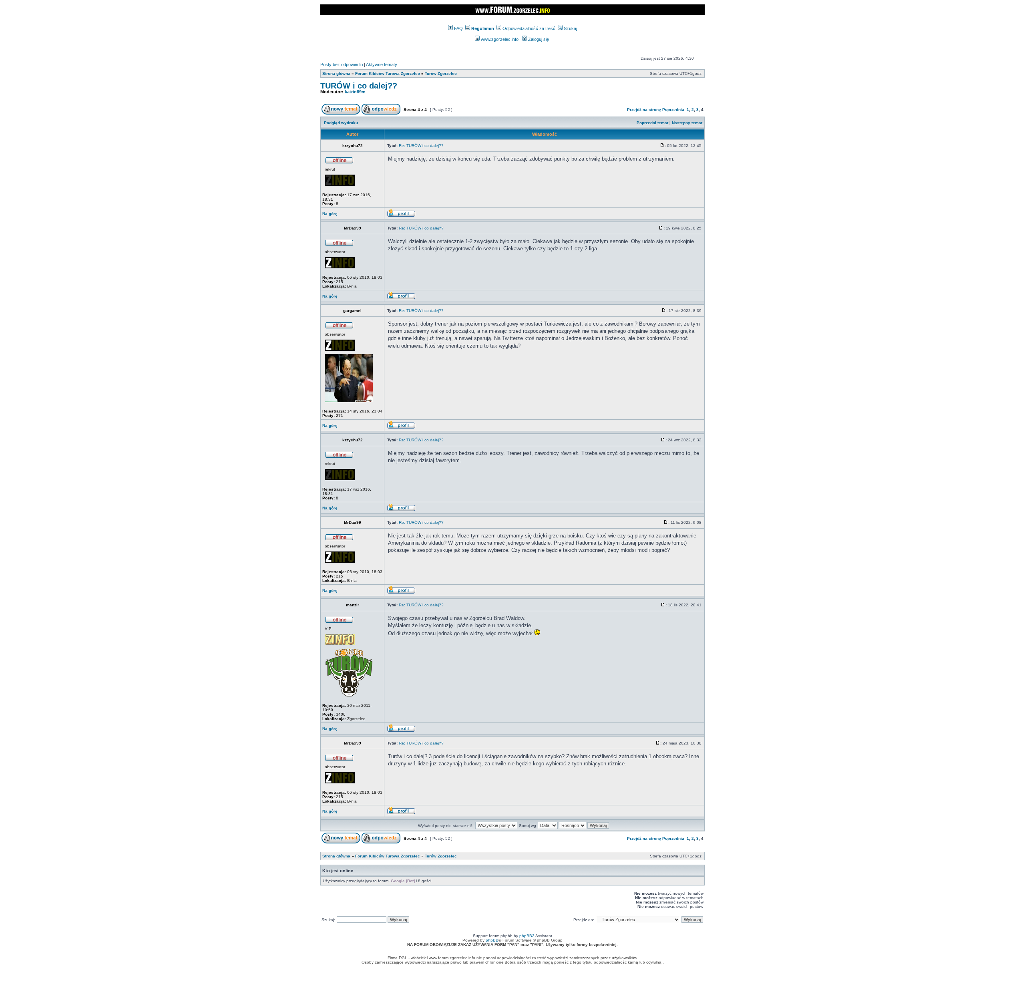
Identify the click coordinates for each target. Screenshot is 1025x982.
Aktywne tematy (381, 64)
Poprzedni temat (652, 123)
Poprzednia (673, 109)
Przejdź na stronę (644, 109)
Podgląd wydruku (341, 123)
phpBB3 (527, 936)
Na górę (330, 213)
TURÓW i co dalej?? (358, 85)
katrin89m (355, 91)
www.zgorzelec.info (499, 39)
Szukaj (570, 28)
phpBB (492, 940)
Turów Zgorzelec (441, 73)
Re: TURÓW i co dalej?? (421, 145)
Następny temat (687, 123)
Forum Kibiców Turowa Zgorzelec (387, 73)
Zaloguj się (538, 39)
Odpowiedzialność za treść (528, 28)
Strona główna (336, 73)
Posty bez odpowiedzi (341, 64)
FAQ (458, 28)
